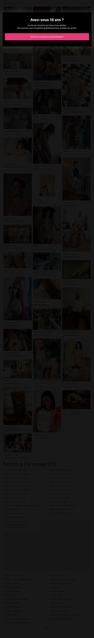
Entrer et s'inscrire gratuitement (47, 36)
